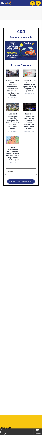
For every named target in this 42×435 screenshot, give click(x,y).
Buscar (10, 171)
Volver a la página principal (21, 181)
